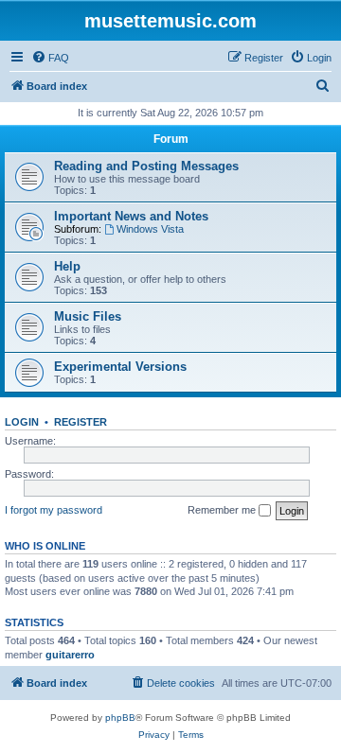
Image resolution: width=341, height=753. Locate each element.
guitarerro (70, 654)
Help (67, 266)
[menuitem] (50, 57)
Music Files (87, 316)
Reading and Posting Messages (146, 166)
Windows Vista (150, 229)
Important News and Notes (131, 216)
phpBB (120, 717)
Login (22, 422)
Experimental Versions (120, 366)
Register (80, 422)
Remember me (223, 510)
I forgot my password (53, 510)
